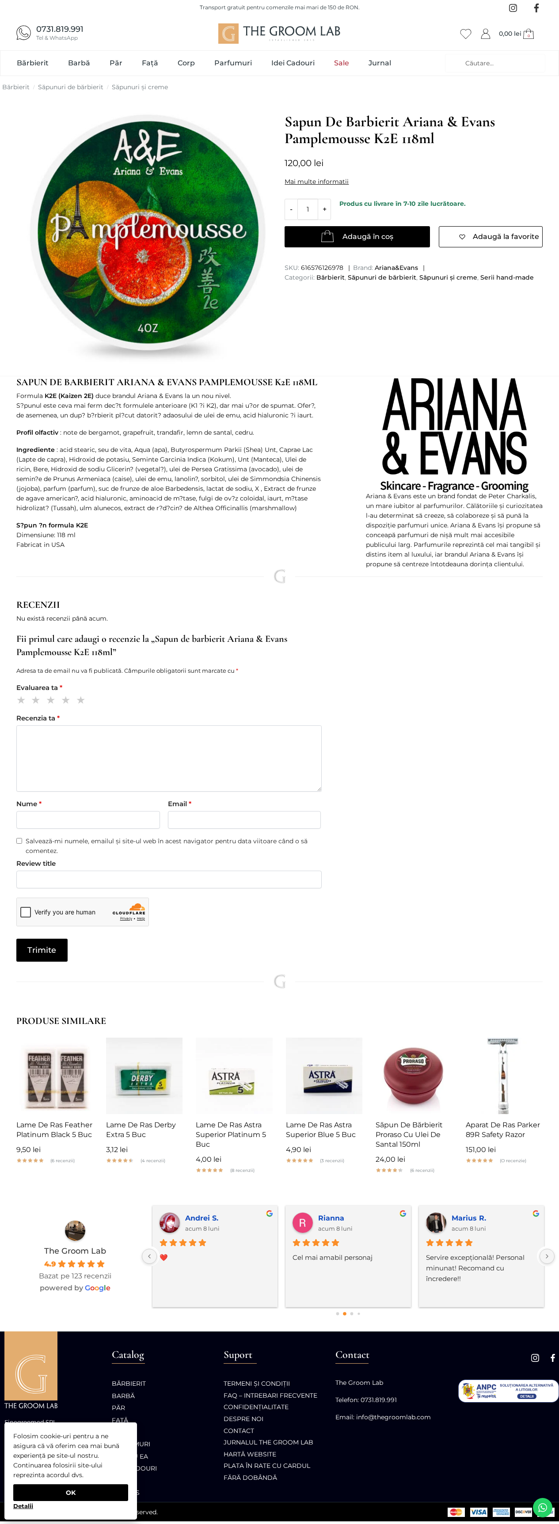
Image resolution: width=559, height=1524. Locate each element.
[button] (517, 33)
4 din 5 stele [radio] (67, 701)
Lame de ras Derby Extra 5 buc (141, 1130)
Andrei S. (177, 1218)
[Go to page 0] (337, 1313)
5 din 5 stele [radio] (82, 701)
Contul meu (486, 32)
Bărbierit (16, 87)
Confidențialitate (256, 1407)
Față (120, 1420)
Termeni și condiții (257, 1384)
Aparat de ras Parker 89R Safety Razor (503, 1130)
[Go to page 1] (344, 1313)
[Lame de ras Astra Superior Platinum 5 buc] (234, 1076)
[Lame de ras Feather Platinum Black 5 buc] (54, 1076)
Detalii (23, 1505)
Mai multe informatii (317, 182)
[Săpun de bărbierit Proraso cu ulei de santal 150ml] (414, 1076)
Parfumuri (131, 1444)
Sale (120, 1481)
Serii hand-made (507, 277)
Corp (121, 1432)
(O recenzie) (513, 1161)
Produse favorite (466, 32)
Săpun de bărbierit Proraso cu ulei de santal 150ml (409, 1135)
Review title (36, 863)
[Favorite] (79, 1051)
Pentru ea (130, 1456)
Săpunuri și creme (140, 87)
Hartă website (250, 1454)
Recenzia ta (38, 718)
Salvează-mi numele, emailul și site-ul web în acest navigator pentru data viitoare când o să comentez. (167, 846)
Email (179, 804)
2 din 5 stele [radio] (37, 701)
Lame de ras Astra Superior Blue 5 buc (321, 1130)
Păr (118, 1408)
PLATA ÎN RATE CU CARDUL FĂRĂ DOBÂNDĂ (267, 1472)
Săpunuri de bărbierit (70, 87)
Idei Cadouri (134, 1468)
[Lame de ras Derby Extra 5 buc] (144, 1076)
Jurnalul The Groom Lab (268, 1442)
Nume (29, 804)
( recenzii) (62, 1161)
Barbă (123, 1396)
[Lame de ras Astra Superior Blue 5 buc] (324, 1076)
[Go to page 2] (352, 1313)
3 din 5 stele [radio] (52, 701)
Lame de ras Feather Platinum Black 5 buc (54, 1130)
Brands (126, 1493)
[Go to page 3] (359, 1314)
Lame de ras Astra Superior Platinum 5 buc (231, 1135)
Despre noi (243, 1419)
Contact (239, 1431)
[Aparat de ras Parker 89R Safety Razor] (504, 1076)
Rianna (307, 1218)
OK (71, 1493)
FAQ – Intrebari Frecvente (270, 1395)
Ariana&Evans (396, 268)
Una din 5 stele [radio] (22, 701)
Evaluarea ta (39, 687)
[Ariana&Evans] (454, 435)
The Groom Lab (75, 1251)
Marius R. (445, 1218)
